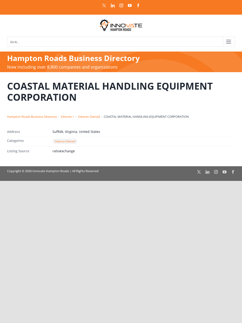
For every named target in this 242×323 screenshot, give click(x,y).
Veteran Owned (89, 116)
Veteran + (67, 116)
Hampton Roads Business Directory (32, 116)
